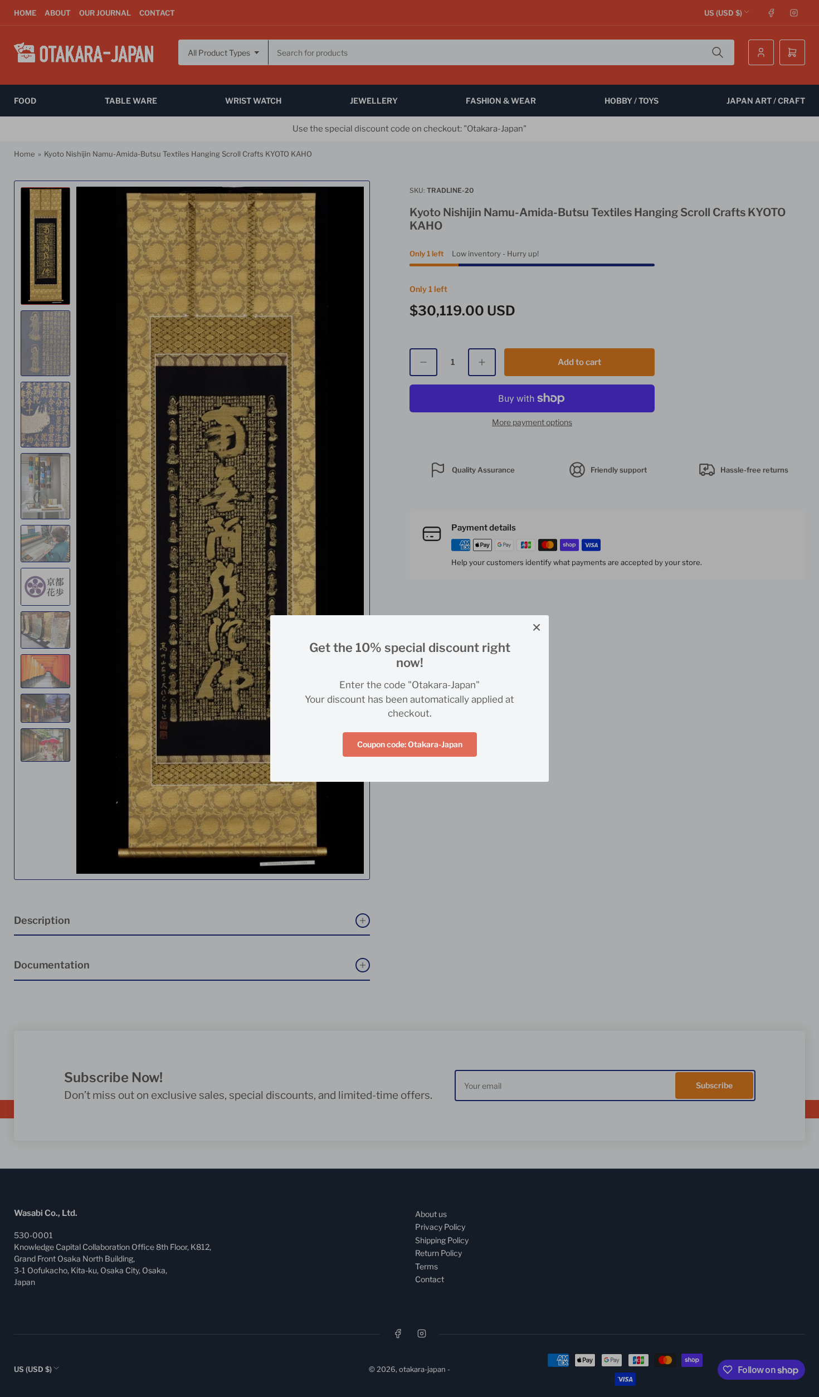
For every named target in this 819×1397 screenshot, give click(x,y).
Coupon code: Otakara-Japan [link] (409, 744)
